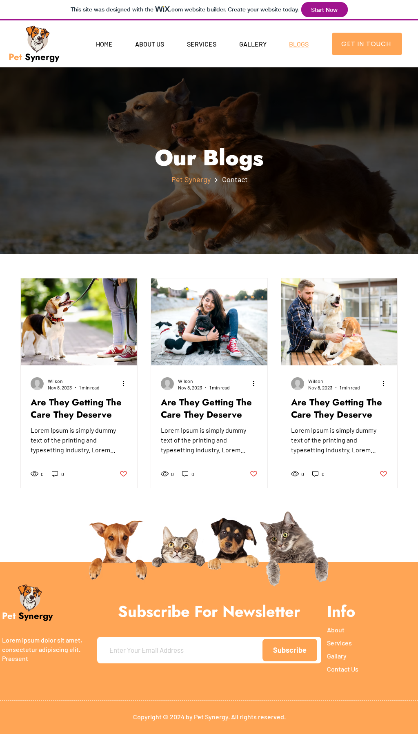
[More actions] (126, 384)
